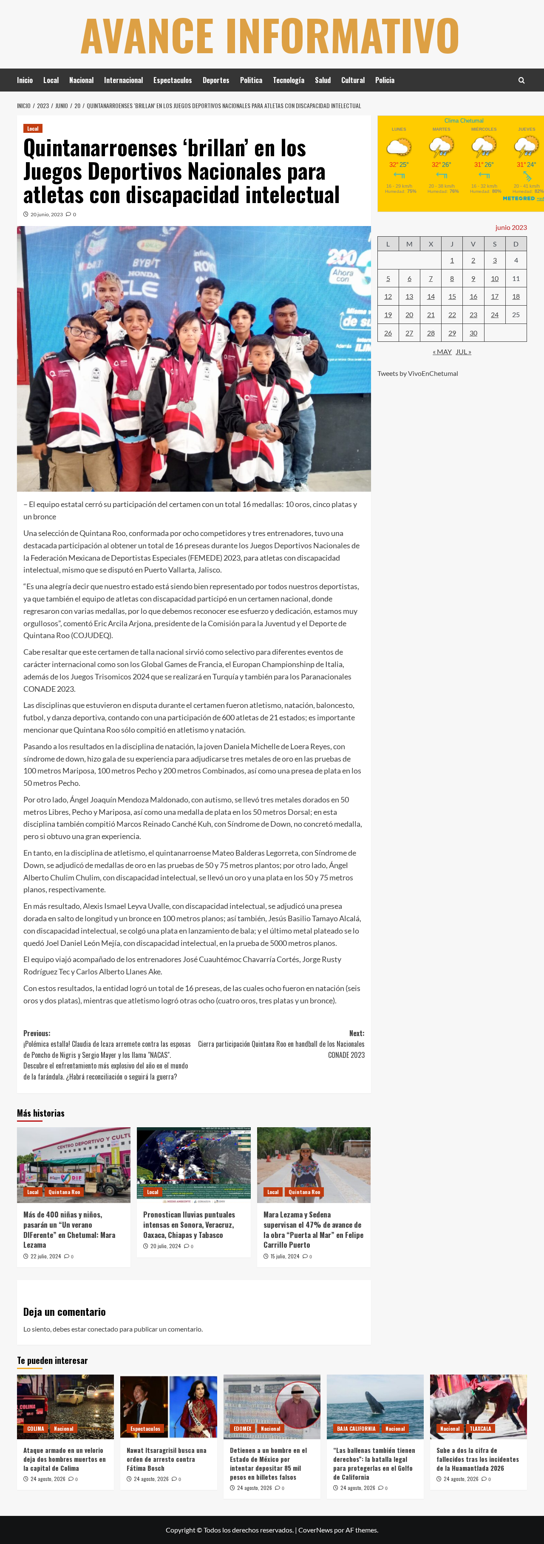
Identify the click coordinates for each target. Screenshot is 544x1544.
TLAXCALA (480, 1428)
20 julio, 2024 (165, 1245)
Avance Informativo (270, 34)
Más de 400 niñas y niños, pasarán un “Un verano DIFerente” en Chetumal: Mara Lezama (69, 1229)
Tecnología (288, 80)
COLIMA (35, 1428)
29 (452, 332)
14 (431, 296)
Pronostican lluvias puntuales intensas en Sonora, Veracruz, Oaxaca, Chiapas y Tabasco (189, 1224)
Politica (251, 80)
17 (495, 296)
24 (495, 314)
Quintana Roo (64, 1191)
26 (388, 332)
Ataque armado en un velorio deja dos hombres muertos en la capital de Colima (64, 1458)
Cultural (353, 80)
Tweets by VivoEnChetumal (417, 373)
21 (431, 314)
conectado (103, 1329)
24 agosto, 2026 (48, 1478)
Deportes (216, 80)
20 (409, 314)
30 (473, 332)
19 (388, 314)
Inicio (25, 80)
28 (431, 332)
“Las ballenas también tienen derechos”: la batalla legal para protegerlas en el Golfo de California (374, 1463)
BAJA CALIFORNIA (356, 1428)
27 (409, 332)
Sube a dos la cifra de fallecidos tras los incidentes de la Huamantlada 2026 (477, 1458)
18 (516, 296)
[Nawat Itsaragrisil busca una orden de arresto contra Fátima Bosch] (168, 1407)
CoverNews (315, 1530)
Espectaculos (172, 80)
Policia (384, 80)
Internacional (123, 80)
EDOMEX (242, 1428)
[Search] (521, 80)
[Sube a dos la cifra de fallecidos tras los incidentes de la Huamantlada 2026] (478, 1407)
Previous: (107, 1055)
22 (452, 314)
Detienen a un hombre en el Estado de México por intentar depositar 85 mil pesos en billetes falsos (268, 1463)
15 (452, 296)
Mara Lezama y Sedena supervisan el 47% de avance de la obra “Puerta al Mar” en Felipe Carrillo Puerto (313, 1229)
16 (473, 296)
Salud (323, 80)
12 (388, 296)
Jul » (463, 351)
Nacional (81, 80)
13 (409, 296)
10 (495, 278)
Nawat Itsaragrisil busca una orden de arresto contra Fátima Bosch (167, 1458)
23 (473, 314)
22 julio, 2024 (46, 1256)
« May (442, 351)
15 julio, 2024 (285, 1256)
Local (51, 80)
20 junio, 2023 (47, 214)
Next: (281, 1044)
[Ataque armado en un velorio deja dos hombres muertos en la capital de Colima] (65, 1407)
